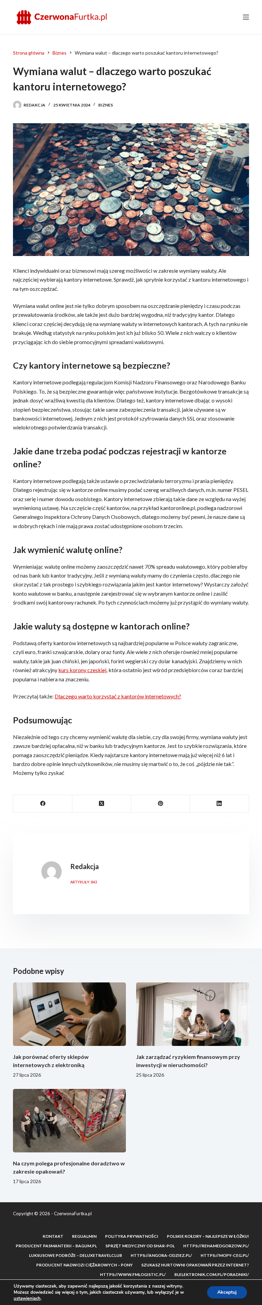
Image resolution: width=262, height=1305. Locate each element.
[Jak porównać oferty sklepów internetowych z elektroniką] (69, 1014)
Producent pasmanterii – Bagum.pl (56, 1245)
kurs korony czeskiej (82, 670)
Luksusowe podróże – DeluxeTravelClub (75, 1255)
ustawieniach (27, 1298)
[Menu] (246, 17)
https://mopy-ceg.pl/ (225, 1255)
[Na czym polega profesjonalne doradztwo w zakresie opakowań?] (69, 1120)
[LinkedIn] (219, 803)
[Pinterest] (160, 803)
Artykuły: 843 (83, 882)
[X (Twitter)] (101, 803)
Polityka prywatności (131, 1236)
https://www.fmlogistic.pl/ (133, 1274)
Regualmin (84, 1236)
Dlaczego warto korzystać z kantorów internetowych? (118, 696)
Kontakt (53, 1236)
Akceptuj (227, 1292)
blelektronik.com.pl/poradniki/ (211, 1274)
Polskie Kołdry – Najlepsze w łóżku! (208, 1236)
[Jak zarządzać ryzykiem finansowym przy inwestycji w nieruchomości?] (192, 1014)
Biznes (105, 105)
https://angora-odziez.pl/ (161, 1255)
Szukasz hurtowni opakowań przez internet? (195, 1264)
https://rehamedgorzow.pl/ (216, 1245)
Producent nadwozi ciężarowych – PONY (84, 1264)
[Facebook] (42, 803)
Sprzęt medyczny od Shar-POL (140, 1245)
